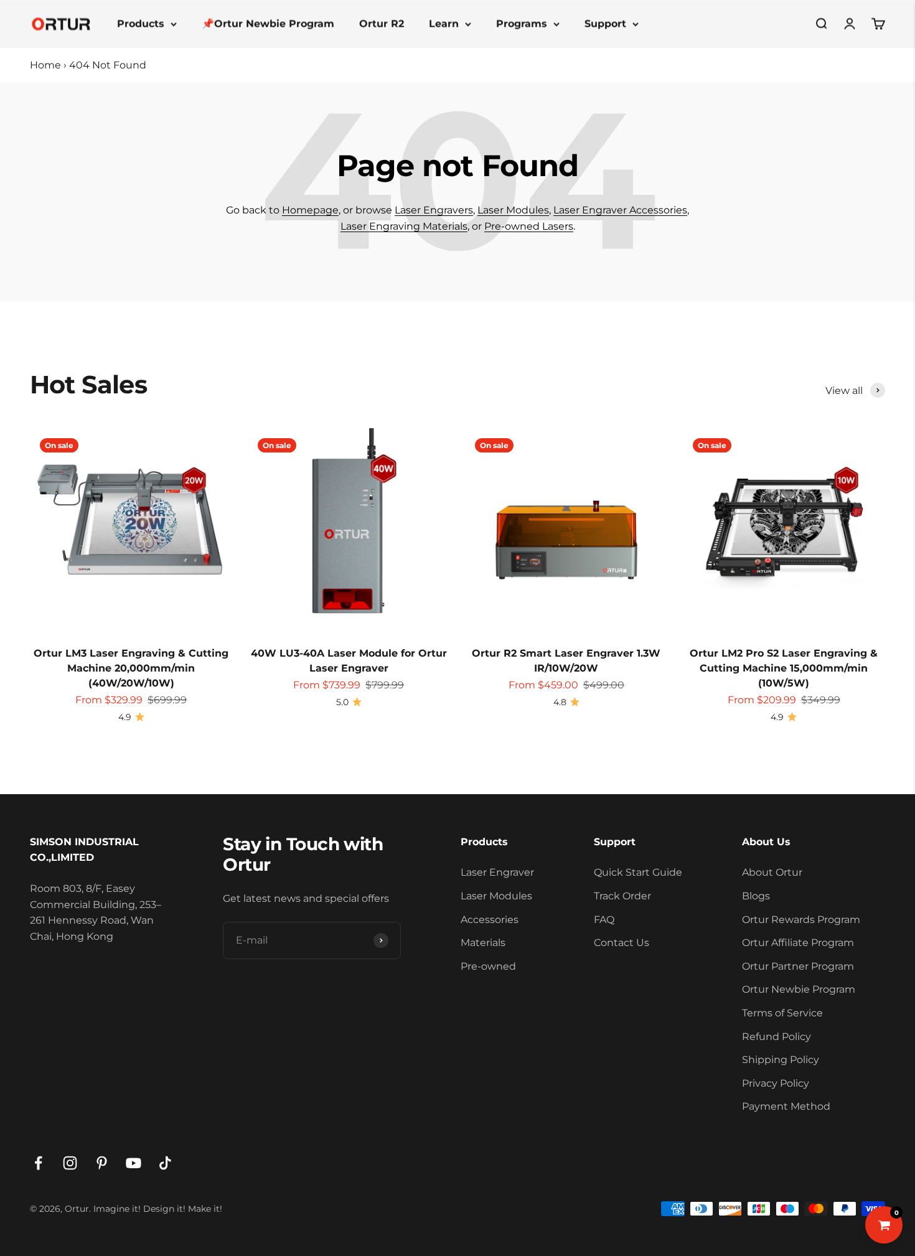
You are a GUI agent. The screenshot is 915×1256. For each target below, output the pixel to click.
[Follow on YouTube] (133, 1163)
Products (140, 23)
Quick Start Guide (638, 872)
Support (605, 23)
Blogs (756, 896)
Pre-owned (488, 966)
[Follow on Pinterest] (101, 1163)
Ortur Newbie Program (798, 989)
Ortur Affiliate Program (798, 943)
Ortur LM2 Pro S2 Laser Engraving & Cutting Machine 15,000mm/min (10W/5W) (784, 668)
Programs (521, 23)
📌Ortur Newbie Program (268, 23)
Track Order (622, 896)
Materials (483, 943)
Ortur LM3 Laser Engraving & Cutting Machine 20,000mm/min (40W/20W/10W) (131, 668)
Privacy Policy (775, 1083)
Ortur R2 (381, 23)
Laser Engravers (434, 210)
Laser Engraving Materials (403, 226)
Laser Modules (513, 210)
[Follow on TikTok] (165, 1163)
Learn (444, 23)
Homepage (310, 210)
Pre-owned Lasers (528, 226)
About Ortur (772, 872)
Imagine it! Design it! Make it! (157, 1208)
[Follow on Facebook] (38, 1163)
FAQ (604, 920)
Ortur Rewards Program (801, 920)
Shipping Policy (780, 1060)
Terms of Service (782, 1013)
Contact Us (621, 943)
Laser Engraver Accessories (620, 210)
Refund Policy (776, 1037)
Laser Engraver (497, 872)
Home (45, 65)
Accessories (489, 920)
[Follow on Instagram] (70, 1163)
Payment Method (786, 1106)
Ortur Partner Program (798, 966)
